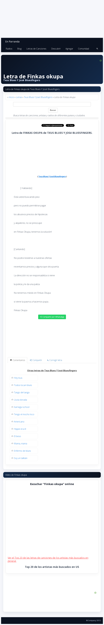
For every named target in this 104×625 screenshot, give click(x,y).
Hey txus (18, 377)
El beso (17, 436)
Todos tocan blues (23, 385)
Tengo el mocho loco (24, 414)
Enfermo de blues (22, 450)
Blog (19, 48)
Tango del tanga (21, 392)
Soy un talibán (20, 458)
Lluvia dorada (20, 399)
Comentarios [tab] (18, 360)
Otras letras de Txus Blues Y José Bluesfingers (52, 370)
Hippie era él (20, 428)
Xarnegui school (21, 407)
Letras (19, 97)
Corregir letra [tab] (55, 360)
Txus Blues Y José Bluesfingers (38, 97)
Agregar (69, 48)
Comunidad (83, 48)
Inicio (11, 97)
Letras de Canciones (36, 48)
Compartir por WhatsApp (53, 317)
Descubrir (56, 48)
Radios (9, 48)
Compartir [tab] (37, 360)
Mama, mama (20, 443)
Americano (19, 421)
